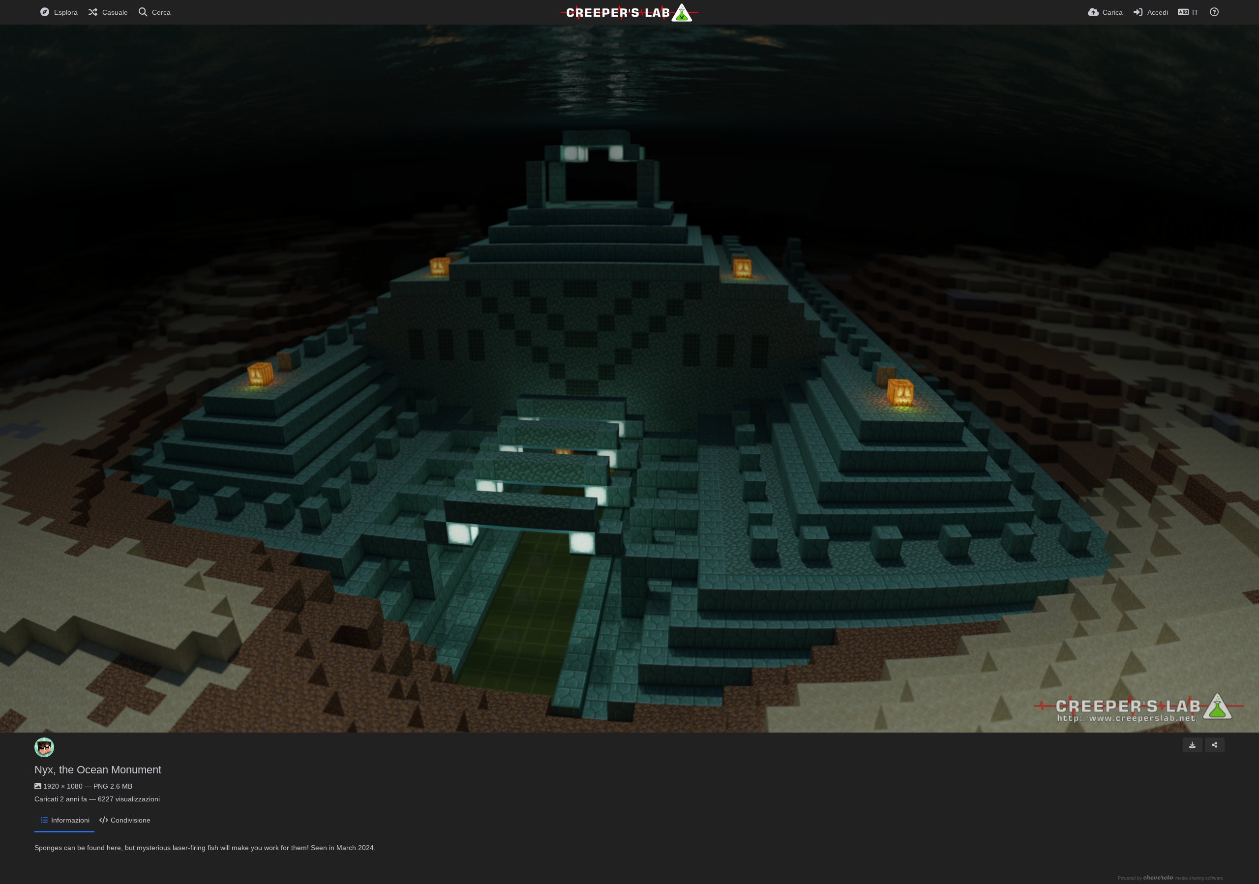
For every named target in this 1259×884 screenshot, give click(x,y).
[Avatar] (44, 747)
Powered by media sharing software (1170, 878)
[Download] (1192, 744)
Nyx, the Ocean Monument (97, 770)
